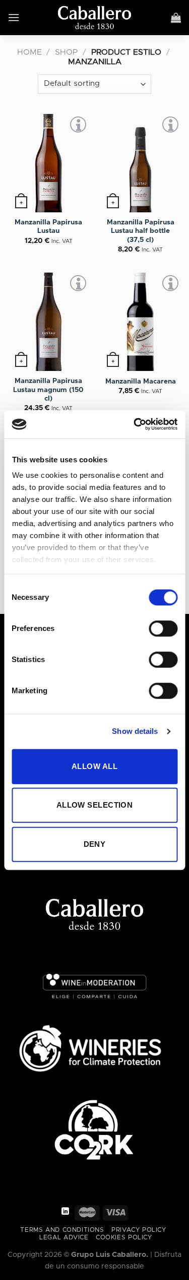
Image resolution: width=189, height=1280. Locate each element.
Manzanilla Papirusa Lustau (48, 227)
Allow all (94, 766)
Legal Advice (63, 1237)
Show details (135, 731)
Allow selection (94, 805)
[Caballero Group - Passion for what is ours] (94, 17)
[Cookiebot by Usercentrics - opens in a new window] (134, 424)
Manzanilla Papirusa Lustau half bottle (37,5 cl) (140, 231)
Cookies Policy (124, 1237)
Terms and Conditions (62, 1230)
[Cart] (176, 18)
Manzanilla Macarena (140, 381)
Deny (95, 844)
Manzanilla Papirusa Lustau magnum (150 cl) (48, 389)
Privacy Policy (138, 1230)
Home (29, 52)
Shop (66, 52)
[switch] (163, 628)
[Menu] (14, 17)
